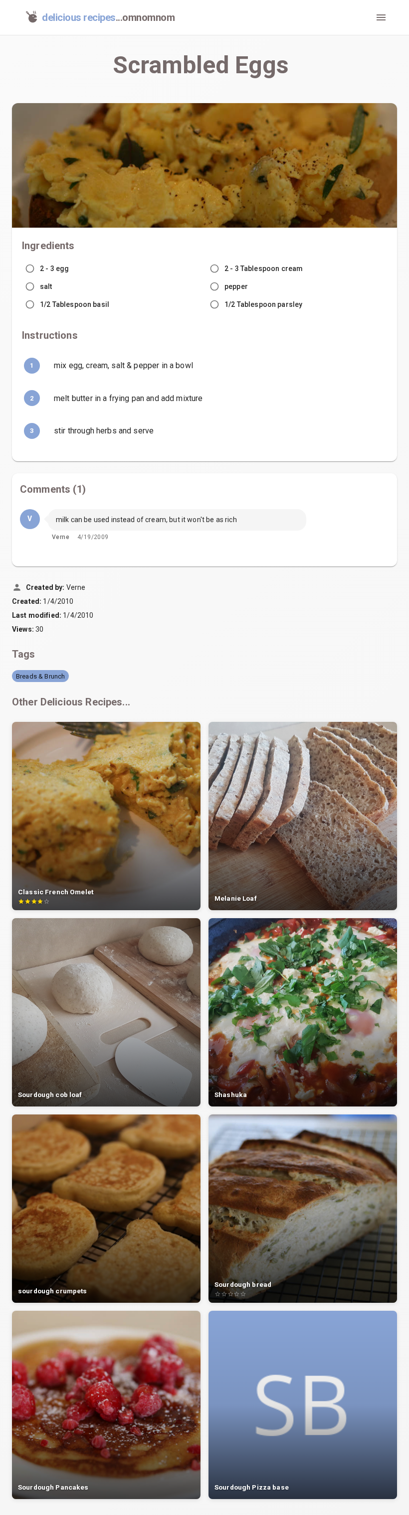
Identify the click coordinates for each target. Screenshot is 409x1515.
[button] (40, 676)
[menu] (381, 17)
